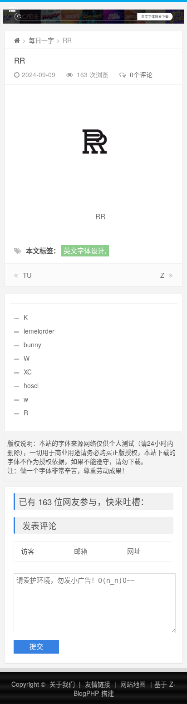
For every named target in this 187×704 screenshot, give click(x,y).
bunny (32, 344)
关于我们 (62, 684)
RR (19, 60)
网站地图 (133, 684)
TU (27, 275)
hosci (31, 385)
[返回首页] (17, 39)
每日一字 (41, 39)
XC (28, 371)
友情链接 (97, 684)
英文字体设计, (85, 250)
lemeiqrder (39, 330)
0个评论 (141, 74)
